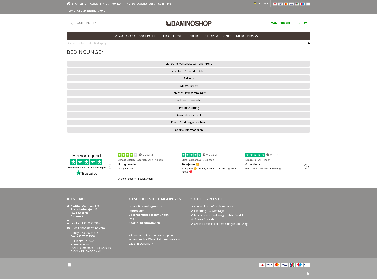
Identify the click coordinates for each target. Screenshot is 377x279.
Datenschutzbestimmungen (189, 93)
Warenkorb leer (285, 23)
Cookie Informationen (189, 130)
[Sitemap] (308, 273)
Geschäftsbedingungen (155, 199)
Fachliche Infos (99, 3)
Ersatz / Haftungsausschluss (189, 122)
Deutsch (262, 3)
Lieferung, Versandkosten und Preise (189, 63)
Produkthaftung (189, 108)
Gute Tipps (164, 3)
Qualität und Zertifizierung (86, 10)
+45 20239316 (91, 223)
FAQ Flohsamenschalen (140, 3)
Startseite (79, 3)
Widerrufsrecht (189, 86)
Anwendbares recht (189, 115)
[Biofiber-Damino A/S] (188, 23)
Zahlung (189, 78)
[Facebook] (69, 265)
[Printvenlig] (308, 43)
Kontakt (117, 3)
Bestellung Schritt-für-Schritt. (189, 71)
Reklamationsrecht (189, 100)
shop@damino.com (92, 228)
